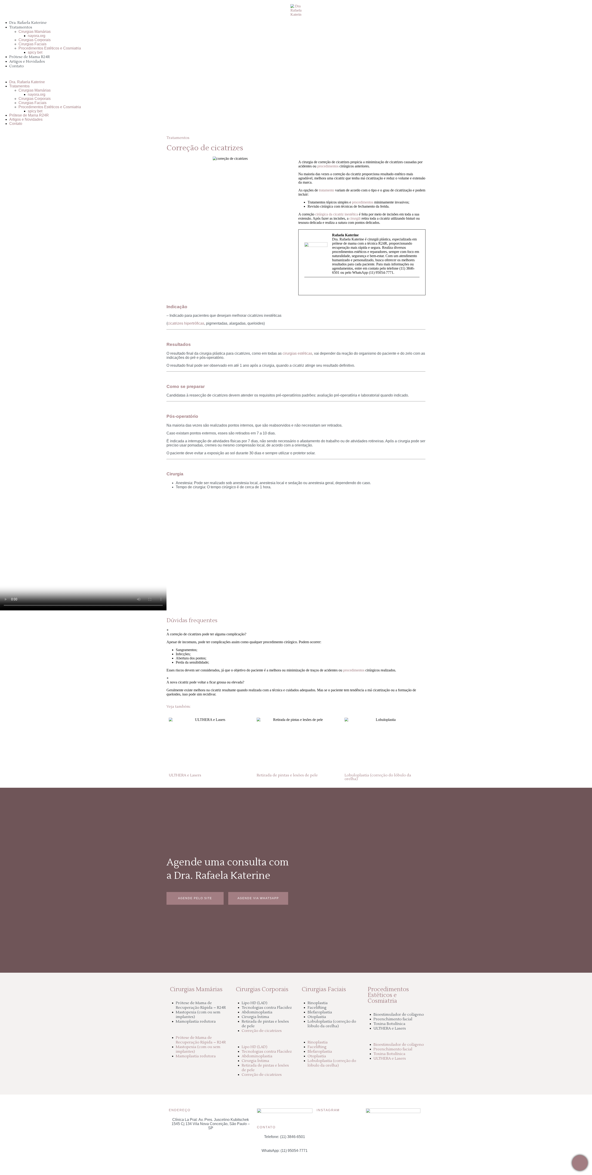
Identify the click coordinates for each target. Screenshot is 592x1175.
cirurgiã (355, 218)
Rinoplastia (318, 1003)
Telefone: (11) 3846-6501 (284, 1137)
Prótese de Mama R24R (29, 57)
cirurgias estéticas (297, 353)
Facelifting (317, 1007)
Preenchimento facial (392, 1019)
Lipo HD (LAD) (254, 1003)
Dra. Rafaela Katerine (28, 22)
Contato (16, 66)
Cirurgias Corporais (34, 40)
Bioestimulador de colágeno (398, 1014)
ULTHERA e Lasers (389, 1028)
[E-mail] (307, 287)
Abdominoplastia (257, 1012)
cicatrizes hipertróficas (186, 323)
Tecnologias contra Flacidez (267, 1007)
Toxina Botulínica (389, 1023)
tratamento (326, 190)
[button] (296, 74)
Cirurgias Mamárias (34, 32)
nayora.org (36, 36)
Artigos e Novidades (27, 61)
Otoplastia (317, 1017)
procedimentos (328, 166)
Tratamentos (20, 27)
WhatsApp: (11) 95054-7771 (285, 1151)
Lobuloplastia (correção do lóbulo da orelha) (332, 1023)
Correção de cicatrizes (262, 1030)
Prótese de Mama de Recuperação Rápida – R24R (201, 1005)
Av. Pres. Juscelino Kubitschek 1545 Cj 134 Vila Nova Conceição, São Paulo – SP (211, 1124)
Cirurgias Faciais (32, 44)
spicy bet (35, 52)
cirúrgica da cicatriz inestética (336, 214)
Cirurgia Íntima (255, 1017)
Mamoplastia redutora (196, 1021)
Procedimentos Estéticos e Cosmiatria (49, 48)
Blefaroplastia (320, 1012)
